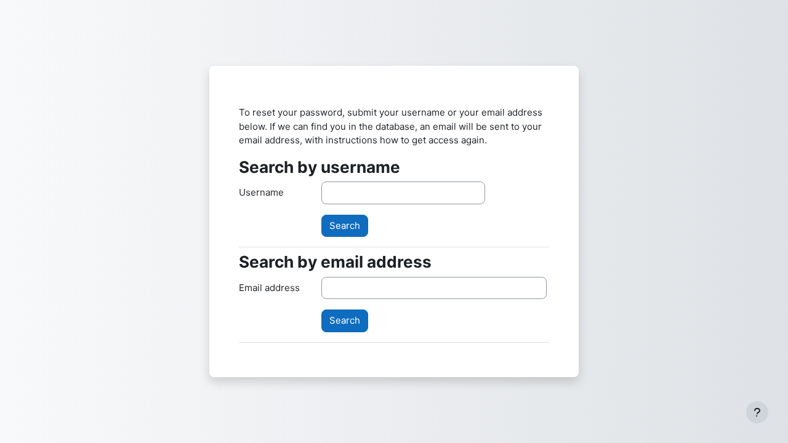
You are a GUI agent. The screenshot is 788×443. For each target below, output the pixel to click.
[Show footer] (757, 412)
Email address (269, 287)
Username (261, 192)
